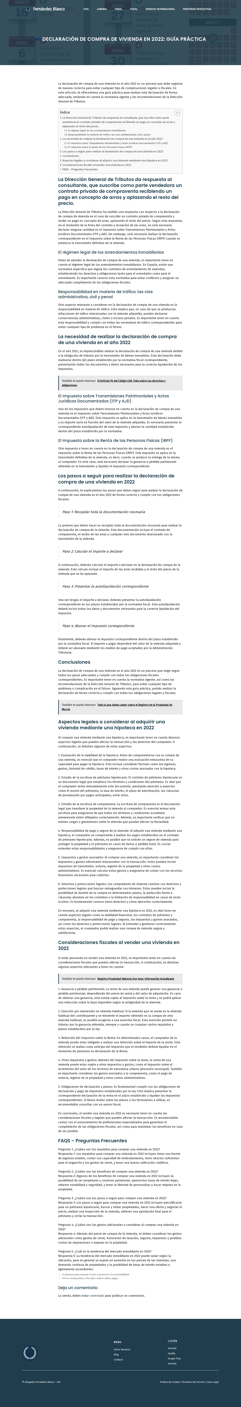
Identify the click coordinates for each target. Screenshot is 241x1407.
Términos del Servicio (193, 1382)
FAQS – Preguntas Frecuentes (80, 169)
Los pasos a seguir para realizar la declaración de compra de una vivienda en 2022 (112, 151)
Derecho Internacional (160, 9)
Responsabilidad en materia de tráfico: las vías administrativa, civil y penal (109, 134)
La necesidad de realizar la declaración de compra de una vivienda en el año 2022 (113, 138)
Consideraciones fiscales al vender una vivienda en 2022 (97, 165)
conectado (97, 1296)
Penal (118, 9)
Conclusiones (71, 156)
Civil (86, 9)
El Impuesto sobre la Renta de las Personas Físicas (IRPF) (100, 147)
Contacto (118, 1359)
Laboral (102, 9)
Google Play (174, 1358)
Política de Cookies (170, 1382)
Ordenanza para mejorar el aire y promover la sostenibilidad (95, 1274)
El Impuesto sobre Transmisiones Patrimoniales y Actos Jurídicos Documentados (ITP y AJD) (118, 143)
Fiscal (134, 9)
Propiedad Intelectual (197, 9)
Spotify (171, 1353)
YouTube (172, 1348)
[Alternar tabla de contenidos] (175, 113)
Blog (116, 1354)
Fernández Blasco (49, 9)
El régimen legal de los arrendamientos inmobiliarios (97, 130)
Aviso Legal (213, 1382)
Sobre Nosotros (122, 1349)
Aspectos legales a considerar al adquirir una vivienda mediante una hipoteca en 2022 (115, 160)
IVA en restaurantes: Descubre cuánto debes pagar (90, 1278)
